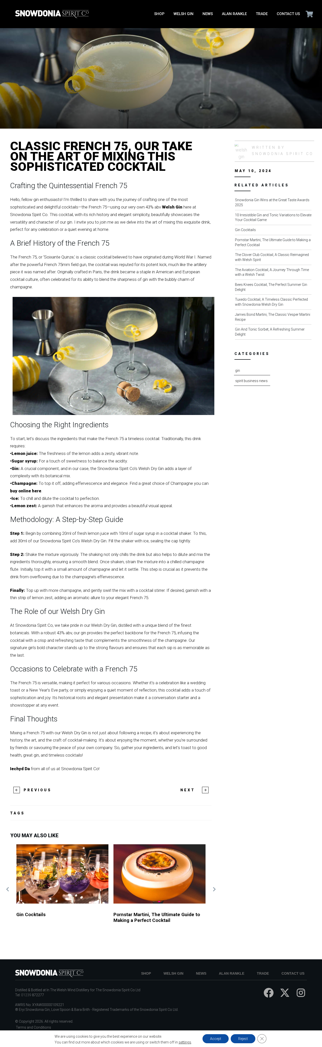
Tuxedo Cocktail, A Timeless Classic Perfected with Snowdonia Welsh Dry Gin (274, 303)
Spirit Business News (251, 381)
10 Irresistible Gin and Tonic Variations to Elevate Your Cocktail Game (274, 218)
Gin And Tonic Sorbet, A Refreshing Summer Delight (274, 333)
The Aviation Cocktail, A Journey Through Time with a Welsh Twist (274, 273)
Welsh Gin (172, 207)
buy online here (25, 490)
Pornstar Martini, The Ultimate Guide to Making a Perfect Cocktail (159, 889)
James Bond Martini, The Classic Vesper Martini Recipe (274, 318)
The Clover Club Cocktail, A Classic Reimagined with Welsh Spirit (274, 258)
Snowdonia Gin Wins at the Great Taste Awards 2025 (274, 203)
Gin (237, 371)
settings (185, 1042)
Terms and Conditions (33, 1028)
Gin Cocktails (62, 889)
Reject (243, 1039)
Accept (215, 1039)
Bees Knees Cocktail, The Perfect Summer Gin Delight (274, 288)
